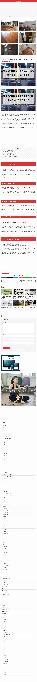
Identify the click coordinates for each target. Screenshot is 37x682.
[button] (4, 277)
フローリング (5, 487)
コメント (4, 322)
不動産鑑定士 (5, 516)
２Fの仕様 (5, 674)
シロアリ (5, 459)
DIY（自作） (5, 427)
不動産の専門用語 (6, 506)
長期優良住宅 (5, 663)
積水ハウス (5, 613)
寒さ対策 (5, 559)
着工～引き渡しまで (6, 632)
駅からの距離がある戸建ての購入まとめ (10, 156)
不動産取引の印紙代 (6, 510)
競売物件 (5, 638)
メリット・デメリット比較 (8, 495)
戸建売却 (5, 580)
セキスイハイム (6, 594)
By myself (5, 586)
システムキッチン (6, 457)
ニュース (5, 472)
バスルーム (5, 480)
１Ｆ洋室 (5, 672)
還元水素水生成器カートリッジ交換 (9, 661)
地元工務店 (5, 603)
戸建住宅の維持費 (6, 578)
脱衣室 (4, 640)
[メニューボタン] (1, 1)
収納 (4, 527)
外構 (4, 544)
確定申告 (5, 636)
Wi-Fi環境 (5, 434)
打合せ (4, 615)
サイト (3, 341)
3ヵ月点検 (5, 425)
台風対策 (5, 529)
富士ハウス (5, 607)
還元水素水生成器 (6, 659)
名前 (4, 334)
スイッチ (5, 461)
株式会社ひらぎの (6, 611)
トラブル (5, 470)
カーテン (5, 444)
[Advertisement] (18, 9)
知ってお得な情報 (6, 634)
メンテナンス (5, 497)
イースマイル (5, 592)
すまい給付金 (5, 440)
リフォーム (5, 499)
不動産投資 (5, 512)
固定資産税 (5, 531)
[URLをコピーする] (33, 277)
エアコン (5, 442)
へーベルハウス (6, 588)
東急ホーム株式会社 (6, 609)
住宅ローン (5, 525)
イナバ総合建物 (6, 590)
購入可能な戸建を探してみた (9, 151)
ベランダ (5, 489)
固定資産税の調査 (6, 533)
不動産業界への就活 (6, 514)
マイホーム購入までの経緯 (7, 493)
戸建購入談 (5, 584)
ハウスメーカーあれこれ (7, 474)
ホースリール (5, 491)
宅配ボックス (5, 548)
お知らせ (5, 436)
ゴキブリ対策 (5, 453)
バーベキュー (5, 482)
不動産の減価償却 (6, 508)
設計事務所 (5, 653)
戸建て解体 (5, 563)
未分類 (4, 621)
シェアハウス (5, 455)
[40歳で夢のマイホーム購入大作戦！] (18, 1)
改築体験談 (5, 619)
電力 (4, 665)
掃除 (4, 617)
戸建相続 (5, 582)
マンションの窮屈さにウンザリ (9, 150)
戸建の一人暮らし (6, 569)
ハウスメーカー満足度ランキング (9, 476)
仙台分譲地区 (5, 523)
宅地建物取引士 (6, 546)
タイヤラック (5, 463)
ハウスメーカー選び (6, 478)
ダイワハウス (5, 596)
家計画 (4, 605)
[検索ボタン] (36, 1)
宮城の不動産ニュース (7, 550)
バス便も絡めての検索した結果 (9, 153)
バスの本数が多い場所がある (9, 154)
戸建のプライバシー (6, 567)
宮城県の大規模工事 (6, 552)
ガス (4, 446)
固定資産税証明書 (6, 535)
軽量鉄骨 (5, 657)
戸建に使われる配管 (6, 565)
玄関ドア (5, 630)
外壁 (4, 542)
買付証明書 (5, 655)
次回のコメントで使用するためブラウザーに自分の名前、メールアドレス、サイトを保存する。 (17, 344)
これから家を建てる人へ (5, 61)
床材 (4, 561)
